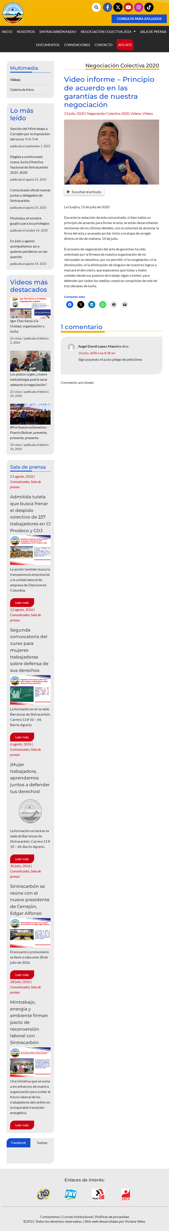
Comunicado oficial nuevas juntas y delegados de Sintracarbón (30, 195)
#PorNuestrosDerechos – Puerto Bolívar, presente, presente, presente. (29, 432)
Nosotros (26, 32)
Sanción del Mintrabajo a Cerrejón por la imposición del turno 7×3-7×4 (30, 133)
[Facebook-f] (107, 7)
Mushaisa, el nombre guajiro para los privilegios (30, 220)
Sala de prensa (153, 32)
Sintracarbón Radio (57, 32)
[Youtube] (128, 7)
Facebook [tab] (18, 1142)
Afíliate (125, 45)
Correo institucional (77, 1217)
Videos (147, 113)
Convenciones (77, 45)
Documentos (47, 45)
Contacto (103, 45)
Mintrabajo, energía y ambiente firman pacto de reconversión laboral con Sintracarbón (29, 1022)
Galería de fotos (22, 89)
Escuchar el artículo (86, 192)
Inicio (7, 32)
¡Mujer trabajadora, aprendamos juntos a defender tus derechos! (30, 778)
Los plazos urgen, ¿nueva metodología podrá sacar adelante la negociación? (29, 379)
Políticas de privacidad (112, 1217)
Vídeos (135, 113)
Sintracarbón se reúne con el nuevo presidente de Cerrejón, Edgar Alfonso (30, 900)
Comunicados (19, 481)
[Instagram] (138, 7)
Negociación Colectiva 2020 (108, 113)
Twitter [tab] (42, 1143)
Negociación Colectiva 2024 (106, 32)
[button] (96, 7)
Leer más (22, 602)
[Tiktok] (149, 7)
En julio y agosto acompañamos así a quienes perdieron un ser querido (29, 249)
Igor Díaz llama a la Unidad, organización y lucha (27, 326)
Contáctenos (50, 1217)
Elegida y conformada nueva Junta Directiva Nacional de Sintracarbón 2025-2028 (29, 164)
